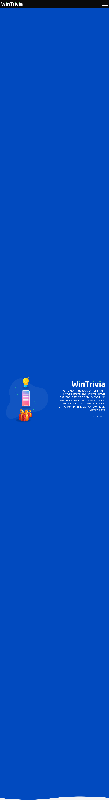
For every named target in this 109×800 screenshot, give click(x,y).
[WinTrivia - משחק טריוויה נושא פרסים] (12, 4)
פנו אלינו (97, 416)
